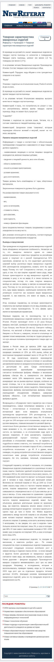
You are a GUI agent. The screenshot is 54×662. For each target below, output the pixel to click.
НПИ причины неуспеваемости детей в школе (23, 608)
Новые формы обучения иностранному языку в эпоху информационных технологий (26, 616)
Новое (21, 5)
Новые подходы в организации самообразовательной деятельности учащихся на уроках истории (26, 625)
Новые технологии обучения (16, 621)
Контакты (47, 7)
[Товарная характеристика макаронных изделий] (38, 587)
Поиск (36, 7)
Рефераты (7, 43)
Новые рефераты (25, 25)
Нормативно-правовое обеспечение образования (24, 611)
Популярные (43, 25)
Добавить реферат (43, 5)
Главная (12, 5)
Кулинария (18, 43)
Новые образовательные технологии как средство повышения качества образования (25, 631)
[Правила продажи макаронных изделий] (40, 587)
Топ (29, 5)
